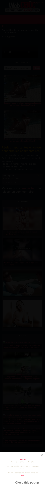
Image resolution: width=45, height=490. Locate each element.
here (22, 475)
